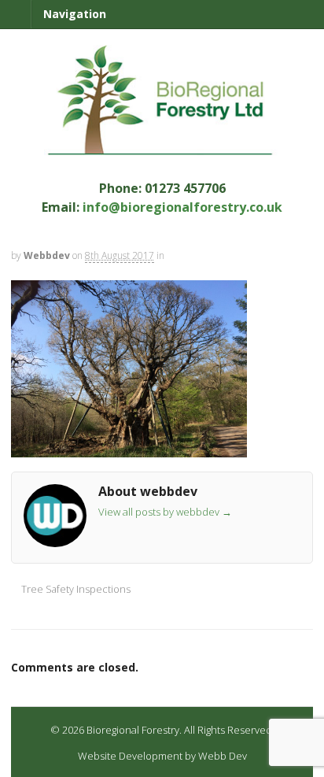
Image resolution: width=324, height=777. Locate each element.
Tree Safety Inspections (75, 589)
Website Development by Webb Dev (162, 756)
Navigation (74, 13)
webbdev (47, 255)
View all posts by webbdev (165, 512)
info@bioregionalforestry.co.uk (182, 207)
